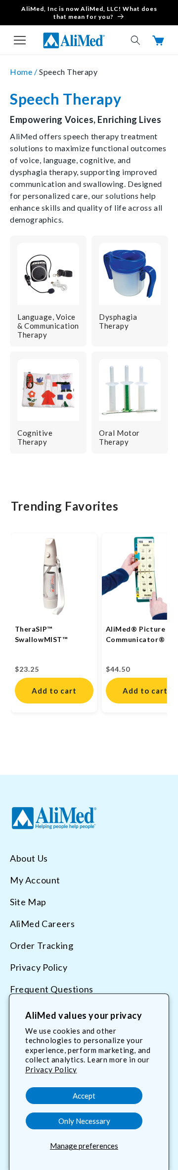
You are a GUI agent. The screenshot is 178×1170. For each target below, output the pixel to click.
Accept (84, 1095)
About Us (29, 858)
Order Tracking (41, 945)
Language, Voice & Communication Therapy (48, 325)
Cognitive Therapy (34, 437)
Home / (24, 71)
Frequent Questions (51, 989)
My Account (35, 880)
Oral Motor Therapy (119, 437)
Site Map (28, 901)
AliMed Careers (42, 923)
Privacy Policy (51, 1069)
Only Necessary (84, 1120)
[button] (20, 40)
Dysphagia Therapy (118, 321)
